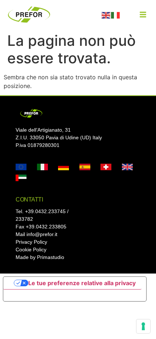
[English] (106, 14)
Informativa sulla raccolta (44, 295)
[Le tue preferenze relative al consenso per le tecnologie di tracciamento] (143, 326)
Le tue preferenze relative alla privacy (82, 283)
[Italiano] (115, 14)
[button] (142, 14)
